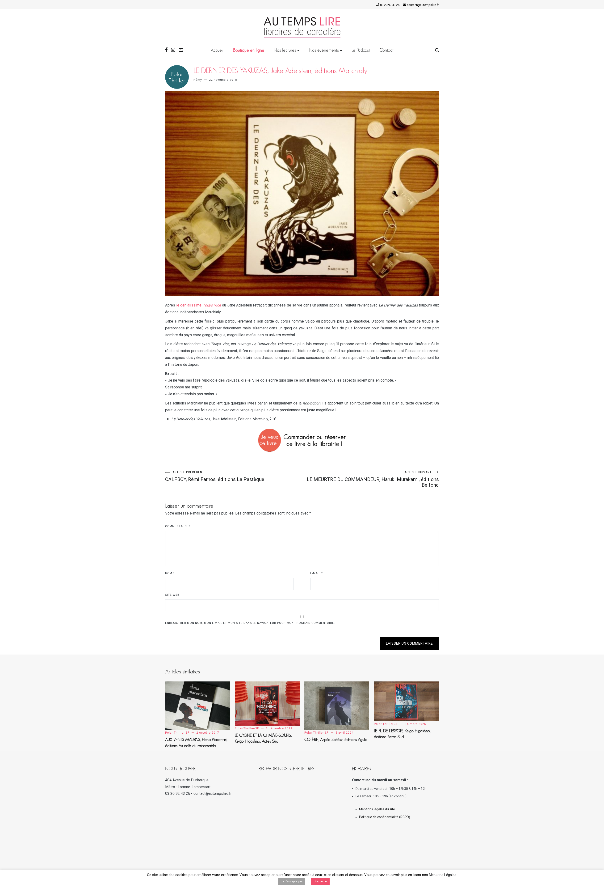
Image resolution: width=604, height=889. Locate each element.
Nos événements (324, 50)
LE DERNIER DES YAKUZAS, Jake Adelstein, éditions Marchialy (280, 70)
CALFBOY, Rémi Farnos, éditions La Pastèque (214, 476)
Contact (386, 50)
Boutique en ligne (248, 50)
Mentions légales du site (377, 809)
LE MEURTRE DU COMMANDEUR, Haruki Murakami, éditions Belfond (373, 479)
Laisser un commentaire (409, 643)
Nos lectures (285, 50)
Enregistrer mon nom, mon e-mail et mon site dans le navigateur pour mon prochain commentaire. (250, 623)
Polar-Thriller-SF (177, 732)
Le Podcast (361, 50)
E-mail (316, 573)
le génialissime (198, 305)
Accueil (217, 50)
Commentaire (177, 526)
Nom (170, 573)
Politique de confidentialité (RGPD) (384, 817)
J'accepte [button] (320, 881)
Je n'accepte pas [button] (291, 881)
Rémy (197, 79)
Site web (172, 594)
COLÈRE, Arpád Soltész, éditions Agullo (335, 739)
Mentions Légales (442, 875)
